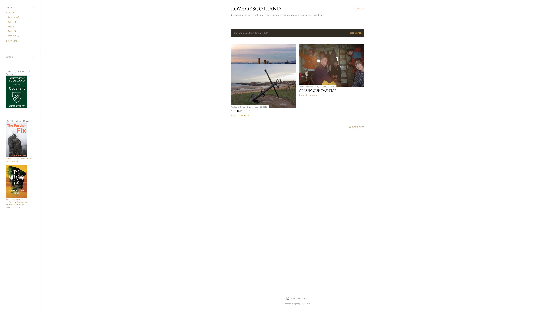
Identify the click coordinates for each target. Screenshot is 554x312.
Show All (355, 33)
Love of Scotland (256, 8)
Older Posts (356, 127)
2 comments (311, 95)
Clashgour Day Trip (317, 90)
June (11, 22)
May (11, 26)
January (13, 35)
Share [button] (301, 95)
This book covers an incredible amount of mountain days (16, 202)
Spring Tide (241, 111)
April (11, 31)
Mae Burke (305, 304)
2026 (10, 12)
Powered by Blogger (300, 298)
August (13, 17)
